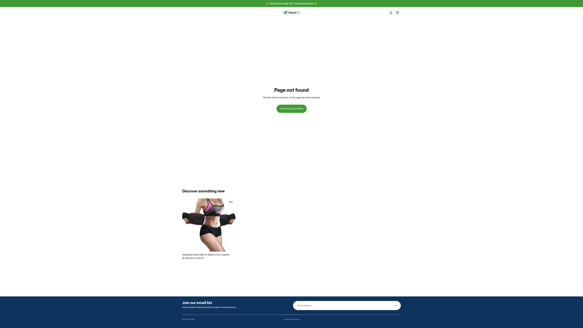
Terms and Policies (291, 319)
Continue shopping (291, 108)
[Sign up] (396, 305)
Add (233, 247)
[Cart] (397, 12)
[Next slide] (230, 225)
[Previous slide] (186, 225)
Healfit (192, 319)
